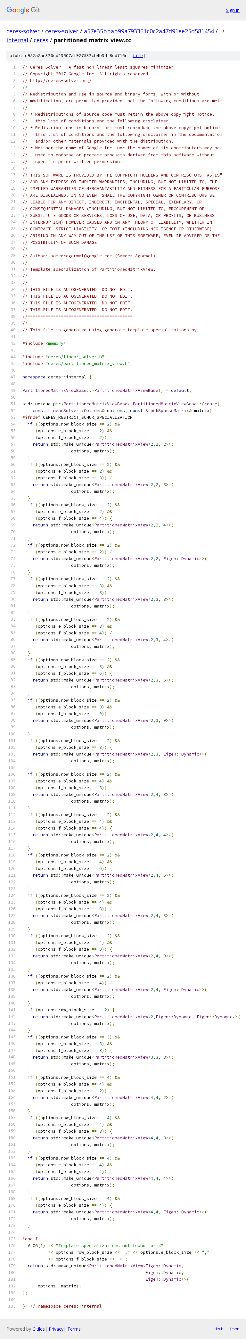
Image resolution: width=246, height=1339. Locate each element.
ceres (41, 40)
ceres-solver (23, 31)
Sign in (233, 10)
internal (17, 40)
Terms (74, 1329)
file (138, 55)
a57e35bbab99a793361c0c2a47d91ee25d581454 (149, 31)
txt (219, 1329)
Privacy (56, 1329)
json (234, 1329)
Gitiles (38, 1329)
